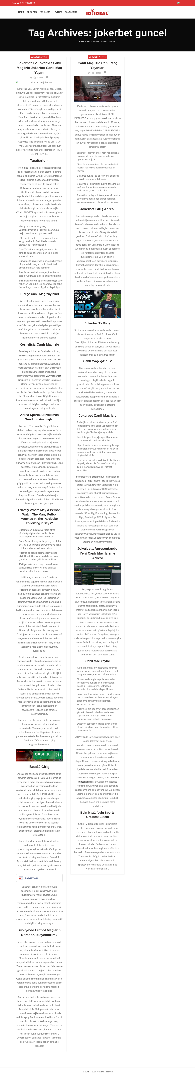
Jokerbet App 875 (39, 57)
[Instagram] (175, 3)
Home (81, 41)
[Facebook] (172, 3)
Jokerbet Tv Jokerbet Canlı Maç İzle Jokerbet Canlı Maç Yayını (39, 68)
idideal (40, 78)
